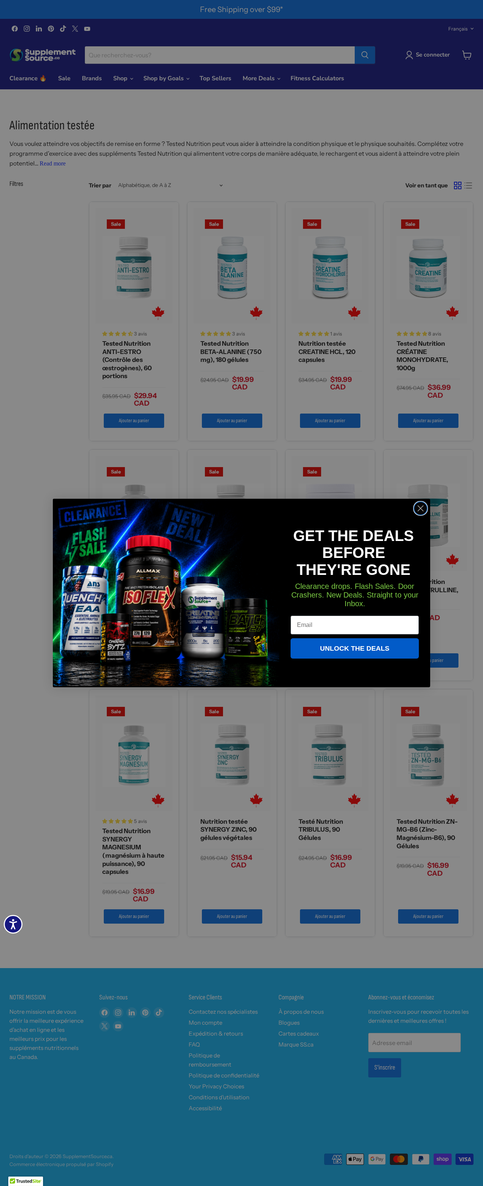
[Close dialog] (420, 508)
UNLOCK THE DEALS (354, 648)
